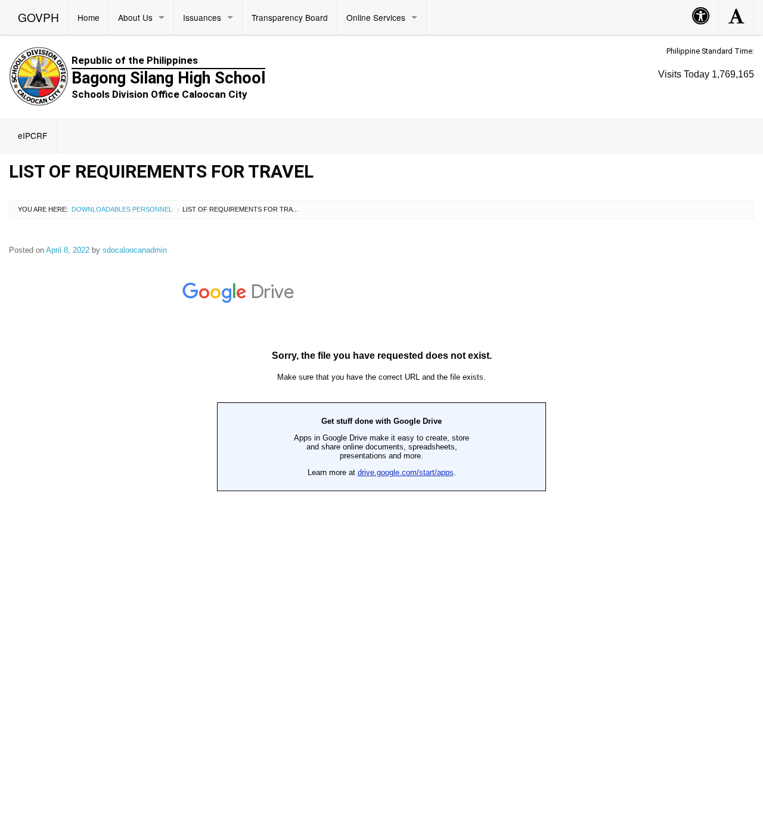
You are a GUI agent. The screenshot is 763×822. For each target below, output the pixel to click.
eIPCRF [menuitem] (32, 135)
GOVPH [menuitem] (38, 17)
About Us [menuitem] (135, 17)
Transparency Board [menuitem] (290, 17)
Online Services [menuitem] (375, 17)
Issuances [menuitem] (202, 17)
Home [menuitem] (88, 17)
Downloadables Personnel (122, 209)
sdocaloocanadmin (135, 250)
